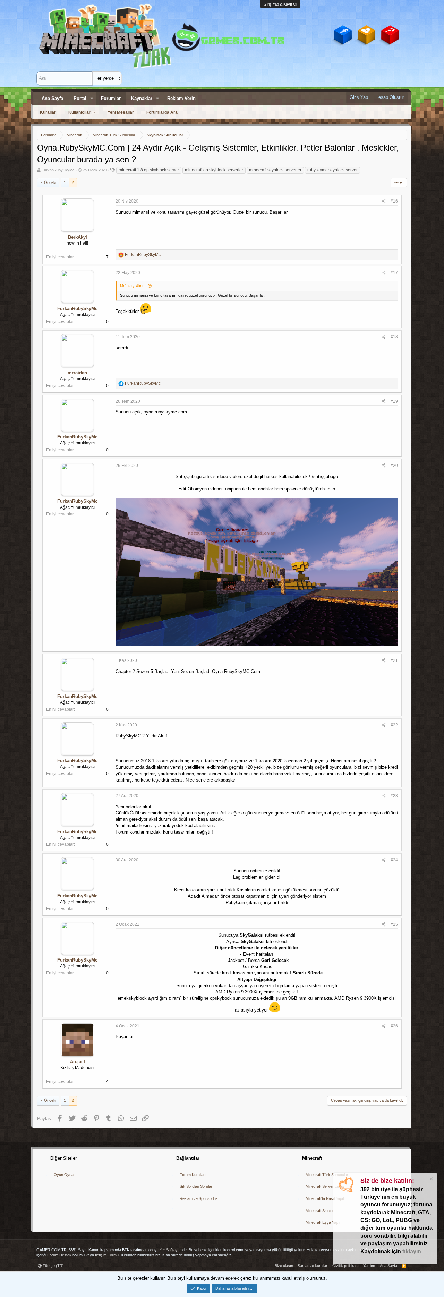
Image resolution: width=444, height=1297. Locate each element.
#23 (394, 795)
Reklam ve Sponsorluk (199, 1198)
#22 (394, 725)
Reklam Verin (181, 98)
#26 (394, 1026)
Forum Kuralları (193, 1174)
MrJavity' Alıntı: (132, 286)
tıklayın (411, 1251)
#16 (394, 201)
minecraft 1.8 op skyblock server (149, 170)
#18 (394, 336)
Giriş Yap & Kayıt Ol (280, 4)
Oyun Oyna (64, 1174)
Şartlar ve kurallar (312, 1266)
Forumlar (111, 98)
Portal (80, 98)
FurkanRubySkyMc (58, 170)
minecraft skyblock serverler (275, 170)
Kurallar (48, 112)
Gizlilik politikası (345, 1266)
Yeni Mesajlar (121, 112)
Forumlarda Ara (162, 112)
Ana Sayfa (52, 98)
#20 (394, 465)
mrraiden (77, 372)
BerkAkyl (77, 237)
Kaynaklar (141, 98)
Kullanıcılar (79, 112)
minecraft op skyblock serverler (214, 170)
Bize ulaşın (284, 1266)
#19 (394, 401)
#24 (394, 859)
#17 (394, 272)
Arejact (77, 1061)
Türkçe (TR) (53, 1266)
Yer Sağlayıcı (171, 1250)
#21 (394, 660)
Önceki (50, 182)
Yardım (369, 1266)
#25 (394, 924)
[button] (91, 98)
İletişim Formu (107, 1255)
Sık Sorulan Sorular (196, 1186)
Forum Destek (59, 1255)
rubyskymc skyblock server (332, 170)
